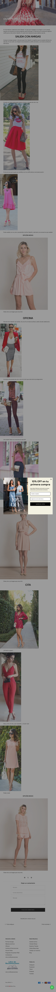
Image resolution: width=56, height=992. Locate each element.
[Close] (51, 479)
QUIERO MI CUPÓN (40, 504)
